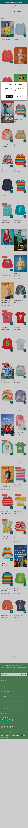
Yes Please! (9, 96)
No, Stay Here (18, 96)
